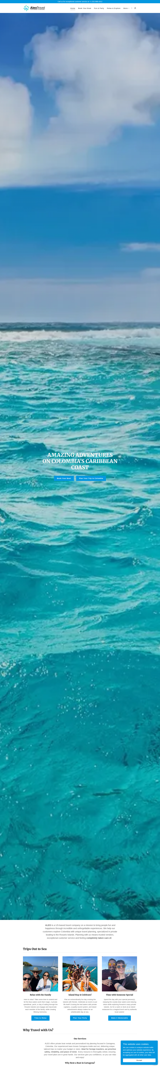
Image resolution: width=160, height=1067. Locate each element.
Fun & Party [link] (99, 8)
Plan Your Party (80, 1018)
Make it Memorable (119, 1018)
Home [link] (72, 8)
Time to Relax (40, 1018)
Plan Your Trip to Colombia (91, 478)
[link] (34, 8)
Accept (139, 1060)
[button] (126, 8)
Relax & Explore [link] (113, 8)
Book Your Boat (64, 478)
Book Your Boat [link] (84, 8)
